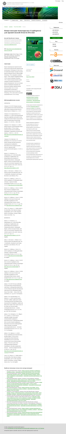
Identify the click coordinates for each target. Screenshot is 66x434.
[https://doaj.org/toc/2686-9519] (56, 89)
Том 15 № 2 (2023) (17, 26)
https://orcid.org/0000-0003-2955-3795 (10, 44)
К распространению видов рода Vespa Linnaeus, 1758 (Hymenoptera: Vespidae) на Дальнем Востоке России (24, 404)
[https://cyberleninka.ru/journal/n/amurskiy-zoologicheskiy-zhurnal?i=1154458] (56, 82)
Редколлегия (27, 20)
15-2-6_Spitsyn (31, 64)
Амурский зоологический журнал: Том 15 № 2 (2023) (28, 372)
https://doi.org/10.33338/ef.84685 (11, 194)
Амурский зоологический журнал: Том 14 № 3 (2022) (23, 381)
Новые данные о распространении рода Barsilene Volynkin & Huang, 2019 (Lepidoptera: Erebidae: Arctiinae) (24, 409)
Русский (54, 46)
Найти (61, 22)
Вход (63, 0)
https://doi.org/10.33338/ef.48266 (15, 185)
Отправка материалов (36, 20)
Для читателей (56, 30)
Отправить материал (56, 37)
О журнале (6, 20)
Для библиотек (56, 34)
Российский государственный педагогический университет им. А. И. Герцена (26, 428)
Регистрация (57, 0)
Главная (6, 26)
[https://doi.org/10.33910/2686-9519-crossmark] (56, 71)
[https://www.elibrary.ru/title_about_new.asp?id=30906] (56, 76)
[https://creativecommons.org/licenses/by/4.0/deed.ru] (56, 63)
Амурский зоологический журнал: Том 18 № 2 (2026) (21, 400)
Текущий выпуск (15, 20)
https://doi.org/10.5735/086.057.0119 (14, 205)
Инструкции (44, 20)
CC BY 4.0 (32, 108)
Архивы (11, 26)
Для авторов (55, 32)
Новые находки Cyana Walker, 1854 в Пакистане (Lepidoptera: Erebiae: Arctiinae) (23, 388)
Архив (21, 20)
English (54, 44)
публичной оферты (34, 106)
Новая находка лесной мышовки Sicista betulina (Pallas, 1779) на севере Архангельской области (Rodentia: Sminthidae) (24, 384)
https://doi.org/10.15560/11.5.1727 (11, 168)
